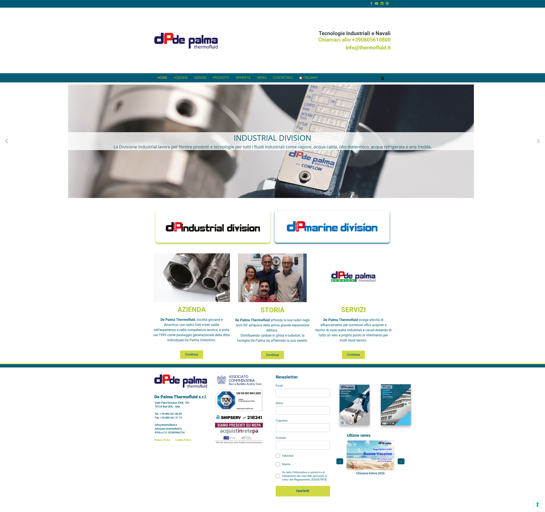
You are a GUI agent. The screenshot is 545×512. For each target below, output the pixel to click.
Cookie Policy (183, 440)
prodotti (221, 77)
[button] (272, 141)
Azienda (181, 77)
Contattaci (283, 77)
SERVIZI (353, 310)
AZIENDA (192, 309)
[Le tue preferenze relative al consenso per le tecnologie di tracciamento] (538, 505)
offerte (243, 77)
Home (162, 77)
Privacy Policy (162, 440)
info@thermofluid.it (368, 48)
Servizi (200, 77)
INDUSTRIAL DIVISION (272, 138)
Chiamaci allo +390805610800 (354, 40)
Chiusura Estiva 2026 (348, 473)
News (262, 77)
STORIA (272, 310)
